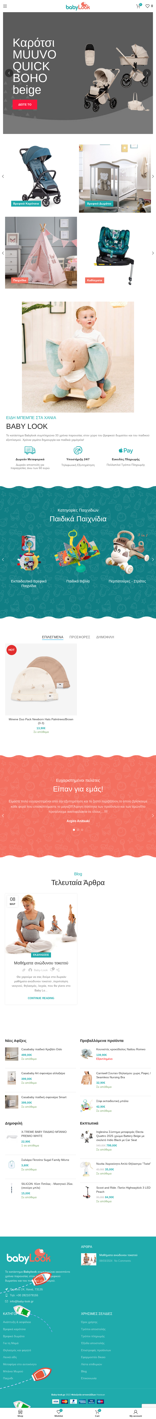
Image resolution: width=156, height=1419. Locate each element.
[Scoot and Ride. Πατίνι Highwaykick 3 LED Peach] (86, 1196)
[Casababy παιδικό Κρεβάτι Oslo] (11, 1056)
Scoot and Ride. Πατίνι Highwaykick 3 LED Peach (123, 1189)
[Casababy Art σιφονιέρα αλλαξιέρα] (11, 1080)
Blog (84, 1371)
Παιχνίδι (8, 1378)
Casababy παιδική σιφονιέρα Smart (43, 1097)
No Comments (122, 1260)
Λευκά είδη (10, 1357)
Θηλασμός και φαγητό (17, 1350)
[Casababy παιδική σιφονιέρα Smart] (11, 1104)
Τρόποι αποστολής (93, 1329)
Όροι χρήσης (89, 1322)
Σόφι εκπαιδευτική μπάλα (112, 1101)
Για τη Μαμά (10, 1343)
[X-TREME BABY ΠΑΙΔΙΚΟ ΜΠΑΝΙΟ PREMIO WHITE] (11, 1141)
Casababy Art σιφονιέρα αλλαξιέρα (43, 1073)
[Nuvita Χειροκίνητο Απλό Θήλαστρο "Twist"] (86, 1171)
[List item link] (39, 1289)
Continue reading (41, 998)
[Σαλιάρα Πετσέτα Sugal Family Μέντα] (11, 1167)
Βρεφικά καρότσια (14, 1329)
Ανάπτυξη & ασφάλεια (17, 1322)
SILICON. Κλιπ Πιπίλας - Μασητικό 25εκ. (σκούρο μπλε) (47, 1185)
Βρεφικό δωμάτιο (14, 1336)
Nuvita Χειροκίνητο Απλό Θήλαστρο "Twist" (123, 1163)
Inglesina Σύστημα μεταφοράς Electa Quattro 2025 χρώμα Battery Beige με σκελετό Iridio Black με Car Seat (120, 1135)
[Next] (147, 73)
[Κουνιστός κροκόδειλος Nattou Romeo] (86, 1056)
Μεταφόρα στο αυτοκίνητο (20, 1364)
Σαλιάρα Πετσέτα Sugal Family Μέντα (45, 1159)
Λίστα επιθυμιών (91, 1364)
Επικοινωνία (88, 1378)
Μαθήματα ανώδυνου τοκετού (41, 963)
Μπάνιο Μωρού (13, 1371)
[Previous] (9, 73)
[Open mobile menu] (5, 6)
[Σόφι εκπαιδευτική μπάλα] (86, 1108)
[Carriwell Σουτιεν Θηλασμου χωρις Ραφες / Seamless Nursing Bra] (86, 1082)
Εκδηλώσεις (41, 954)
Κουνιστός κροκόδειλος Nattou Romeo (120, 1049)
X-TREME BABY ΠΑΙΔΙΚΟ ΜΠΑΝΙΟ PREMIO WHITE (44, 1134)
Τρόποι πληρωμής (93, 1336)
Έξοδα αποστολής (93, 1343)
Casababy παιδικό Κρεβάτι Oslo (41, 1049)
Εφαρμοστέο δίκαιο (93, 1357)
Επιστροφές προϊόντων (96, 1350)
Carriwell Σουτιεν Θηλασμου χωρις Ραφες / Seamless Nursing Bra (123, 1075)
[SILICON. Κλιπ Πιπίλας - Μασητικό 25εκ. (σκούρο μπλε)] (11, 1192)
